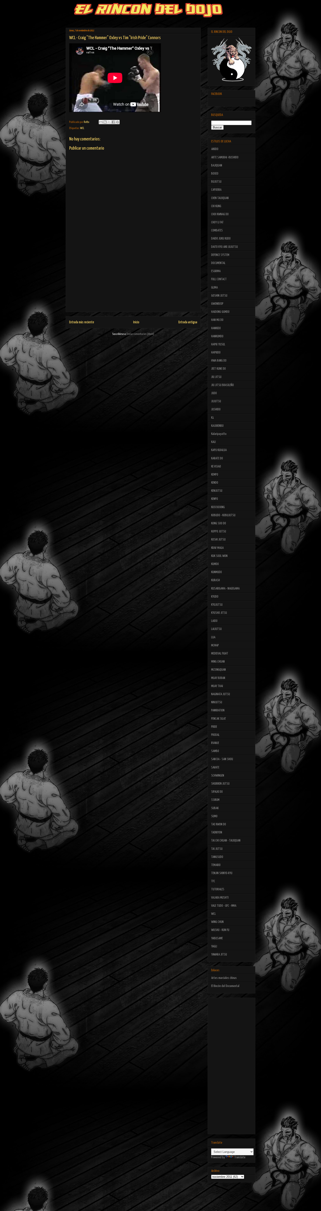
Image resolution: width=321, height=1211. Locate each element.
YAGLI (214, 946)
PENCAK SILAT (218, 718)
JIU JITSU (216, 377)
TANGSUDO (217, 857)
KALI (213, 442)
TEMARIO (216, 865)
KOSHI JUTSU (218, 539)
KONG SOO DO (218, 523)
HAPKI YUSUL (218, 344)
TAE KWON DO (218, 824)
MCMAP (215, 645)
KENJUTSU (216, 490)
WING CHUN (217, 922)
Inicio (136, 322)
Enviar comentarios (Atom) (140, 334)
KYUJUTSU (217, 604)
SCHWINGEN (217, 775)
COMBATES (217, 230)
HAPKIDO (216, 352)
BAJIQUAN (216, 165)
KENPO (214, 498)
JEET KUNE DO (218, 368)
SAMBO (215, 751)
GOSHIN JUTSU (219, 295)
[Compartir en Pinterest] (117, 122)
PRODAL (215, 735)
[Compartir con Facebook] (113, 122)
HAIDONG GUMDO (220, 311)
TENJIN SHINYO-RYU (221, 873)
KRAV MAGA (217, 548)
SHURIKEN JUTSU (220, 783)
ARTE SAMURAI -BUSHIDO (224, 157)
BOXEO (214, 173)
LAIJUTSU (216, 629)
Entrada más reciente (81, 322)
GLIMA (214, 287)
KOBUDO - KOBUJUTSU (223, 515)
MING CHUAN (218, 661)
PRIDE (214, 726)
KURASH (215, 580)
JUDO (214, 393)
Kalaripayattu (218, 434)
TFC (213, 881)
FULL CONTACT (219, 279)
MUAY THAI (217, 686)
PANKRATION (217, 710)
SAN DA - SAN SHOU (222, 759)
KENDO (214, 482)
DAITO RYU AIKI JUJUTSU (224, 246)
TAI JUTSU (217, 848)
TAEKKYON (216, 832)
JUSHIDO (216, 409)
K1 (212, 417)
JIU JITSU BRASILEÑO (222, 385)
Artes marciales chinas (224, 978)
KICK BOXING (218, 507)
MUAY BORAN (218, 678)
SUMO (214, 816)
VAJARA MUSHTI (220, 897)
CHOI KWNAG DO (220, 214)
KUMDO (215, 564)
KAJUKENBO (217, 425)
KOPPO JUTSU (218, 531)
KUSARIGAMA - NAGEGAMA (225, 588)
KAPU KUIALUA (219, 450)
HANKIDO (216, 328)
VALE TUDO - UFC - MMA (223, 905)
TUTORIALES (217, 889)
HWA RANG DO (218, 360)
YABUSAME (217, 938)
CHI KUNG (216, 206)
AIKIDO (214, 149)
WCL (82, 128)
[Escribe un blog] (105, 122)
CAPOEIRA (216, 189)
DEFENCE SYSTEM (220, 255)
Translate (239, 1157)
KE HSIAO (216, 466)
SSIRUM (215, 800)
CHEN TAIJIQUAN (220, 198)
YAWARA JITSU (219, 954)
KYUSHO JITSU (219, 612)
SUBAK (215, 808)
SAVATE (215, 767)
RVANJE (215, 743)
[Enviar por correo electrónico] (101, 122)
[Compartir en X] (109, 122)
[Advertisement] (133, 281)
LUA (213, 637)
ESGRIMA (216, 271)
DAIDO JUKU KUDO (221, 238)
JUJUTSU (216, 401)
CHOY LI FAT (217, 222)
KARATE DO (217, 458)
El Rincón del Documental (225, 986)
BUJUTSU (216, 181)
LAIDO (214, 621)
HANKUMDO (217, 336)
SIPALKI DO (217, 791)
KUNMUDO (216, 572)
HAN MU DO (217, 320)
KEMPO (214, 474)
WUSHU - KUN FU (220, 930)
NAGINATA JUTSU (220, 694)
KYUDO (214, 596)
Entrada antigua (187, 322)
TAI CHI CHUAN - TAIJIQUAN (225, 840)
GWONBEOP (217, 303)
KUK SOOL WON (219, 556)
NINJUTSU (216, 702)
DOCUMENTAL (218, 263)
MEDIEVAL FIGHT (219, 653)
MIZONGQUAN (218, 669)
